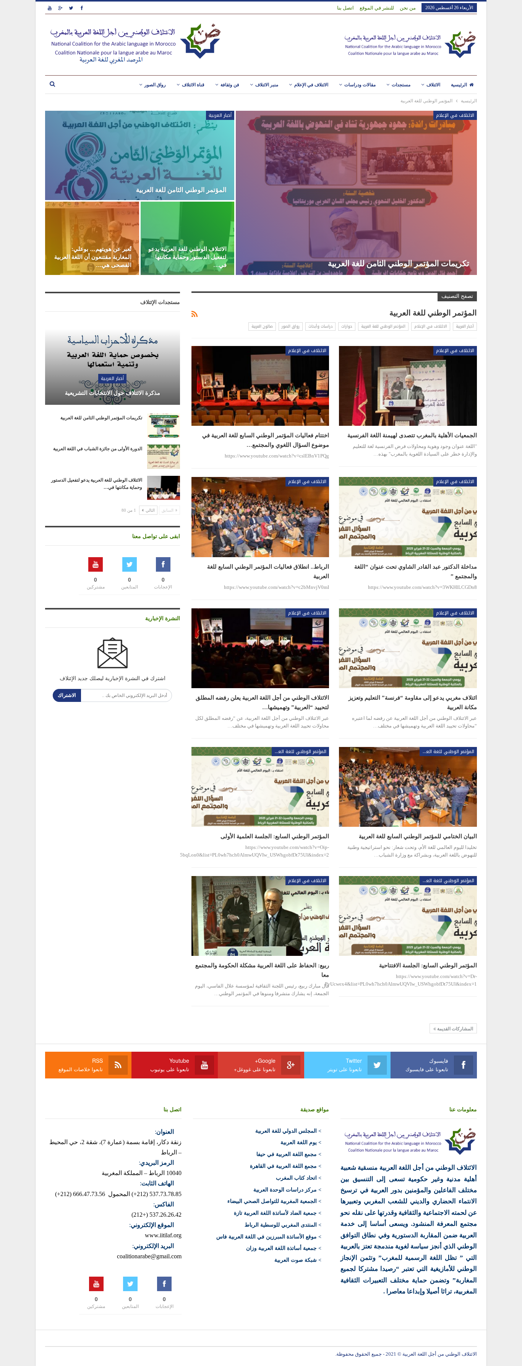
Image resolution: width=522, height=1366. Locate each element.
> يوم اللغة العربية (300, 1142)
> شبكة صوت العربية (297, 1260)
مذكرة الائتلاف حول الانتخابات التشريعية (112, 393)
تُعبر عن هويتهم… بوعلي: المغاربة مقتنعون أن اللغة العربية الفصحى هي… (92, 257)
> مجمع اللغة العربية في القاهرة (285, 1166)
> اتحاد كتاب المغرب (298, 1178)
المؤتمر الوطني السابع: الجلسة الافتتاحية (428, 965)
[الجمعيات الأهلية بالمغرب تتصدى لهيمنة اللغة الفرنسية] (408, 386)
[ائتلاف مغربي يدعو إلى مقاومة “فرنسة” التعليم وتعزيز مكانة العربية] (408, 648)
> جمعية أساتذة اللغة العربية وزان (283, 1248)
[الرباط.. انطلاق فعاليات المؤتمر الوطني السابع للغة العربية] (260, 517)
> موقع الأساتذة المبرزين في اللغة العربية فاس (268, 1237)
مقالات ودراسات (360, 84)
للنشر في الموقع (377, 8)
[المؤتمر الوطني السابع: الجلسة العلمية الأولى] (260, 787)
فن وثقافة (229, 84)
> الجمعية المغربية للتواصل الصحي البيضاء (274, 1201)
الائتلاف (433, 84)
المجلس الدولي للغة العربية (286, 1131)
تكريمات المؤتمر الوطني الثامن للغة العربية (398, 263)
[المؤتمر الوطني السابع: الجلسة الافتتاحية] (408, 916)
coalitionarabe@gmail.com (149, 1256)
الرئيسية (459, 84)
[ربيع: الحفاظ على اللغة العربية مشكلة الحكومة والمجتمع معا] (260, 916)
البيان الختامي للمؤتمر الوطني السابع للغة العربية (418, 836)
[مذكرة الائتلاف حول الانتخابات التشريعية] (112, 361)
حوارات (346, 326)
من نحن (408, 8)
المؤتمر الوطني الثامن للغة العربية (181, 190)
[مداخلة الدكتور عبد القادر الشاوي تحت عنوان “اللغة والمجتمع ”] (408, 517)
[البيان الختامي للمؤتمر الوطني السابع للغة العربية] (408, 787)
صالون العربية (262, 326)
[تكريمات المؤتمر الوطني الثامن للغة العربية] (356, 192)
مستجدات (401, 84)
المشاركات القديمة (454, 1028)
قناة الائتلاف (193, 84)
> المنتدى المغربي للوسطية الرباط (283, 1225)
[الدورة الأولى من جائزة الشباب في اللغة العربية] (163, 457)
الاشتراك (67, 695)
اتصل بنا (345, 8)
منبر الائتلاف (266, 84)
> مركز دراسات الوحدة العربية (287, 1190)
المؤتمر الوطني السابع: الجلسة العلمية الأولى (274, 836)
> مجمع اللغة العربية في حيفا (288, 1154)
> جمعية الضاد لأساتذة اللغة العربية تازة (277, 1213)
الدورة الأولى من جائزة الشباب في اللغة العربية (97, 448)
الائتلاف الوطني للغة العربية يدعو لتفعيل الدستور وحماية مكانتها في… (187, 257)
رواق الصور (155, 84)
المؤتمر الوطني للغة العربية (383, 326)
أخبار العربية (220, 115)
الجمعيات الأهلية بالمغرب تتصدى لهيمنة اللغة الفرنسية (412, 435)
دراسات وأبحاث (320, 326)
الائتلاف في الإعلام (311, 84)
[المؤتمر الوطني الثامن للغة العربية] (139, 155)
